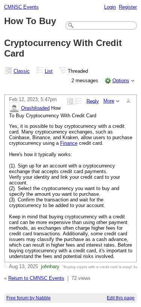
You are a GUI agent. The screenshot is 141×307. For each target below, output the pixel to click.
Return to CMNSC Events (36, 278)
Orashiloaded (35, 108)
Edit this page (121, 298)
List (49, 71)
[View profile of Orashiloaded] (14, 108)
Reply (92, 101)
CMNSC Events (21, 7)
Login (110, 7)
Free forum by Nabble (28, 298)
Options (120, 80)
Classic (22, 71)
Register (128, 7)
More (108, 101)
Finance (68, 143)
